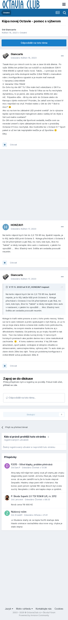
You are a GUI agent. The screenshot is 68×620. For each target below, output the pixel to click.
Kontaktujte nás (44, 608)
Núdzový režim (18, 512)
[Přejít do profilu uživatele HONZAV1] (6, 227)
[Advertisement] (34, 186)
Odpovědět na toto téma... (22, 397)
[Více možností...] (62, 56)
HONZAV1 (36, 287)
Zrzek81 (18, 515)
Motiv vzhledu (23, 608)
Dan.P (17, 467)
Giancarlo (11, 29)
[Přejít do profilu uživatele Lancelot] (7, 497)
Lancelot (19, 499)
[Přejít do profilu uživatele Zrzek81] (7, 513)
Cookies (59, 608)
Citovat (13, 144)
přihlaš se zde (10, 385)
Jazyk (8, 608)
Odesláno (24, 57)
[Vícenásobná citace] (5, 145)
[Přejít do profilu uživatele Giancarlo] (6, 56)
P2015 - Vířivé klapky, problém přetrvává (31, 464)
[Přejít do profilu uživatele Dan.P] (7, 466)
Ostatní (23, 32)
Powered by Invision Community (34, 615)
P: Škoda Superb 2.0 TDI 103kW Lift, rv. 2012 (33, 496)
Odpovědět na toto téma (34, 42)
